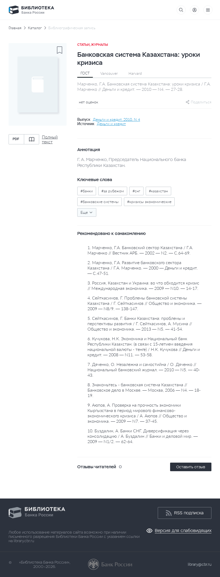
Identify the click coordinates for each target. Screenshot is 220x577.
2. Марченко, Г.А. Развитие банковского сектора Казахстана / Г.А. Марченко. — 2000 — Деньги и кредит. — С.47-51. (142, 268)
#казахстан (158, 191)
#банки (86, 191)
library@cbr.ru (199, 564)
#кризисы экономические (149, 201)
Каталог (35, 28)
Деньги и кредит (111, 124)
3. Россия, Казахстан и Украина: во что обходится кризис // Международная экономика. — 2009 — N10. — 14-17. (143, 285)
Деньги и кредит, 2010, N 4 (116, 119)
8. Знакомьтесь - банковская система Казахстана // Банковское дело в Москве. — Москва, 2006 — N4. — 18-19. (144, 390)
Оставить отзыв (190, 466)
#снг (136, 191)
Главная (15, 28)
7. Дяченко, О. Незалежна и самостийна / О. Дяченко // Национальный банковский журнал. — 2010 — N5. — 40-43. (143, 369)
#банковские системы (99, 201)
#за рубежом (112, 191)
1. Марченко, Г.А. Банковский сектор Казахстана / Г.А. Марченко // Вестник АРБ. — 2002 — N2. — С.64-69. (140, 250)
